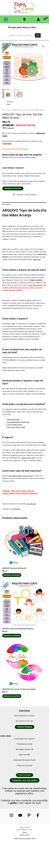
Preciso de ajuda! (24, 775)
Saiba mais (37, 259)
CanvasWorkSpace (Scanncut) (18, 422)
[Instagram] (11, 815)
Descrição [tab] (6, 204)
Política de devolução (24, 765)
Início (4, 110)
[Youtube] (20, 815)
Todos (9, 110)
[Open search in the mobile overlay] (24, 35)
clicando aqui (31, 504)
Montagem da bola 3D (24, 749)
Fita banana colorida (24, 744)
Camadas (10, 128)
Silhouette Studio (13, 419)
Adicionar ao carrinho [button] (11, 575)
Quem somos (24, 835)
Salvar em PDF (24, 755)
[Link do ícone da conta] (38, 19)
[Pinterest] (29, 815)
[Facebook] (38, 815)
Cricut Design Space (14, 424)
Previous (10, 102)
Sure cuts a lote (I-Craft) (16, 427)
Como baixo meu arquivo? (24, 739)
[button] (43, 47)
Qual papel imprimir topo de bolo (20, 476)
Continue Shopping (24, 727)
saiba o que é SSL (28, 458)
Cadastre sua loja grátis (24, 780)
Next (8, 104)
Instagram (16, 509)
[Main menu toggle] (5, 19)
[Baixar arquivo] (24, 19)
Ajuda (24, 832)
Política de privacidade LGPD (24, 839)
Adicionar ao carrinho (13, 188)
